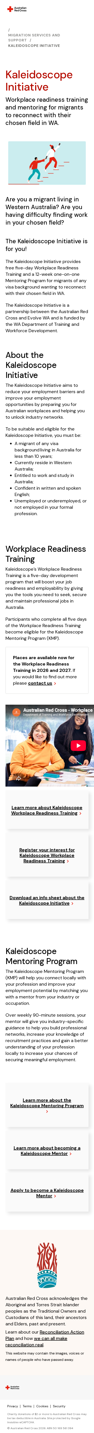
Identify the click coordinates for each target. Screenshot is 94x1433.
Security (59, 1406)
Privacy (12, 1406)
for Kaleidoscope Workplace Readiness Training (47, 855)
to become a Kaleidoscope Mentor (47, 1193)
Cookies (42, 1406)
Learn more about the (47, 1103)
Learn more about (47, 810)
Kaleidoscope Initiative (34, 45)
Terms (27, 1406)
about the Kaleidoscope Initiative (47, 900)
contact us (40, 683)
